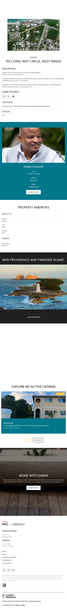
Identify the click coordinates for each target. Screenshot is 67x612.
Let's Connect (7, 563)
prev (26, 440)
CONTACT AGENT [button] (33, 192)
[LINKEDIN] (13, 570)
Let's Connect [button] (33, 488)
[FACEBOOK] (4, 570)
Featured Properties (9, 557)
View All (38, 440)
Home (4, 551)
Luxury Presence (35, 601)
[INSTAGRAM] (8, 570)
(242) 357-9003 (34, 180)
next (31, 440)
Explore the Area (34, 317)
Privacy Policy (21, 605)
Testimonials (6, 560)
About (4, 554)
